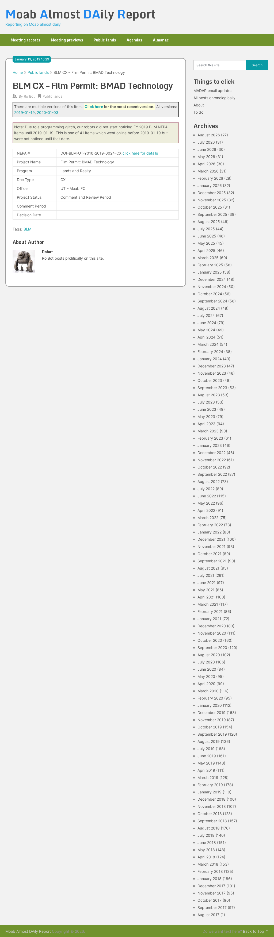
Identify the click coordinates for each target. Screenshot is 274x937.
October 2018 (209, 813)
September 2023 (212, 387)
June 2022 (206, 496)
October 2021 (209, 553)
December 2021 (211, 539)
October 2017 (209, 900)
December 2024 (211, 279)
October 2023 (209, 380)
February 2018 (210, 871)
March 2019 (207, 777)
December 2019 (211, 712)
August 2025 (208, 221)
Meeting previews (67, 40)
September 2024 (212, 301)
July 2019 (206, 748)
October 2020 (209, 640)
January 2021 (209, 618)
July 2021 (205, 575)
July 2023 (206, 402)
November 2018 (211, 806)
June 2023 (206, 409)
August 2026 (208, 135)
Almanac (161, 40)
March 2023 (208, 431)
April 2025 (206, 250)
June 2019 (206, 756)
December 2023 (211, 366)
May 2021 (206, 589)
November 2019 (211, 719)
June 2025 (206, 236)
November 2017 (211, 893)
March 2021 (207, 604)
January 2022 (209, 532)
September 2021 (212, 561)
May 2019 (206, 763)
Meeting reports (25, 40)
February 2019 (210, 784)
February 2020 (210, 698)
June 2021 (206, 582)
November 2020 (211, 633)
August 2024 (208, 308)
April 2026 (206, 164)
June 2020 (206, 669)
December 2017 (211, 886)
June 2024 (206, 322)
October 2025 (209, 207)
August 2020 (208, 654)
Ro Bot (29, 96)
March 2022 (207, 517)
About (198, 105)
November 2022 (211, 460)
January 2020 (209, 705)
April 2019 (206, 770)
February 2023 (210, 438)
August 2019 (208, 741)
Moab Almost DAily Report (28, 931)
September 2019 (212, 734)
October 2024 (209, 293)
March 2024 (208, 344)
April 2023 (206, 423)
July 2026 (206, 142)
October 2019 (209, 727)
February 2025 (210, 265)
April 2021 (206, 597)
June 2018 (206, 842)
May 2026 (206, 156)
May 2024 (206, 330)
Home (18, 72)
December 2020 (211, 626)
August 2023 (208, 395)
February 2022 (210, 525)
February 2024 (210, 351)
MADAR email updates (212, 90)
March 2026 (208, 171)
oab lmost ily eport (80, 14)
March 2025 (208, 257)
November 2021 (211, 546)
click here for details (140, 153)
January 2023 (209, 445)
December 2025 (211, 192)
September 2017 (212, 907)
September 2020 (212, 647)
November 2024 (211, 286)
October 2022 (209, 467)
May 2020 (206, 676)
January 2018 (209, 878)
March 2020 (208, 691)
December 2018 (211, 799)
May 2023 (206, 416)
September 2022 (212, 474)
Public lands (105, 40)
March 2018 (207, 864)
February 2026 (210, 178)
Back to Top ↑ (256, 931)
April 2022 (206, 510)
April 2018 (206, 857)
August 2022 (208, 481)
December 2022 (211, 452)
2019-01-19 (24, 112)
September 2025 (212, 214)
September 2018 (212, 821)
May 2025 (206, 243)
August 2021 (208, 568)
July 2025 (206, 228)
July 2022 (206, 488)
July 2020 (206, 662)
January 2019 (209, 792)
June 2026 (206, 149)
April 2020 (206, 683)
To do (198, 112)
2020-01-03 (47, 112)
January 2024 (209, 358)
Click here (94, 106)
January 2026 (209, 185)
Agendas (134, 40)
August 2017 (208, 914)
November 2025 (211, 200)
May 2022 (206, 503)
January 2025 (209, 272)
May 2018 (206, 849)
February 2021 (210, 611)
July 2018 (206, 835)
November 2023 (211, 373)
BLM (27, 229)
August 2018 (208, 828)
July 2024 (206, 315)
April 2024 (206, 337)
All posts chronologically (214, 97)
